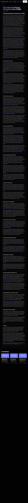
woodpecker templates (20, 297)
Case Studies (15, 1)
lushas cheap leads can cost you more (15, 197)
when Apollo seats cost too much (8, 56)
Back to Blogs (3, 3)
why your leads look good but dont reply (13, 132)
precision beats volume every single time (16, 305)
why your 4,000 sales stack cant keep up (8, 208)
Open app (21, 1)
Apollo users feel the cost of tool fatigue (15, 35)
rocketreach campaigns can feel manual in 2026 (9, 112)
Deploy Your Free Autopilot (7, 342)
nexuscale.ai (20, 343)
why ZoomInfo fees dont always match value (15, 69)
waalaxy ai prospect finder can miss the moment (9, 233)
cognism (9, 278)
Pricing (19, 1)
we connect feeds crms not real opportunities (17, 150)
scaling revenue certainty (18, 250)
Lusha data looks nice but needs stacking (8, 81)
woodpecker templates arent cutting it (10, 226)
